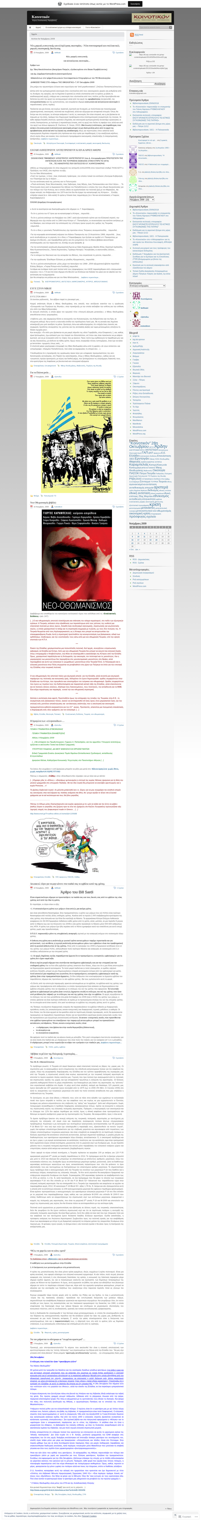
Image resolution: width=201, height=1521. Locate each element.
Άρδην (160, 446)
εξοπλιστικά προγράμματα (98, 1244)
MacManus (137, 420)
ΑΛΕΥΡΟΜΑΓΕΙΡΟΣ (53, 282)
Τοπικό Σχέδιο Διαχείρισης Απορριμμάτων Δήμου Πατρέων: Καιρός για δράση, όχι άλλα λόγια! (151, 273)
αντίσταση (151, 484)
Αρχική (38, 27)
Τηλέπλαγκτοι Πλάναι (141, 403)
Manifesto (137, 424)
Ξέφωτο (136, 383)
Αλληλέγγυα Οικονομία (55, 143)
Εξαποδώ (137, 366)
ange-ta (136, 336)
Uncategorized (50, 366)
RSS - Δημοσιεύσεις (141, 559)
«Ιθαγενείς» (53, 1259)
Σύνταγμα (145, 481)
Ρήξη (132, 478)
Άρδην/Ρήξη (138, 346)
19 (150, 540)
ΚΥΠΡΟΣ (89, 282)
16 (132, 540)
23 (132, 543)
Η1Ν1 (51, 1047)
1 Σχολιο (120, 377)
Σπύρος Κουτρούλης (141, 397)
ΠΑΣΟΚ (70, 877)
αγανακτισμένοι (137, 484)
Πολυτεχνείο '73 (50, 496)
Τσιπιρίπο (137, 400)
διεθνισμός (153, 490)
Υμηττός (136, 410)
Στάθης (77, 877)
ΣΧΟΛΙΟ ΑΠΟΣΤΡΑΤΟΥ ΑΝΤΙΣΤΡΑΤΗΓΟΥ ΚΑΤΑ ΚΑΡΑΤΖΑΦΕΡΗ (65, 150)
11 (144, 537)
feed (139, 35)
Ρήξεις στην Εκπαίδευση (143, 393)
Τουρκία (87, 714)
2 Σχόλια (120, 725)
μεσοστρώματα (63, 1332)
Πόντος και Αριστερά (141, 390)
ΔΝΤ (150, 452)
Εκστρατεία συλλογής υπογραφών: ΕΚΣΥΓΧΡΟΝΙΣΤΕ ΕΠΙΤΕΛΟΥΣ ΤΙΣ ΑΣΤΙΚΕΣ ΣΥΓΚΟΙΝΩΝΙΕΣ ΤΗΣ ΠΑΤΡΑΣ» (151, 117)
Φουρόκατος (138, 417)
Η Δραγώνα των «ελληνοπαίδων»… (47, 721)
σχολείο (151, 516)
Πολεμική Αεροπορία (59, 1244)
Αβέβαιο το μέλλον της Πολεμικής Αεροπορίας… (53, 1053)
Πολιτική (37, 282)
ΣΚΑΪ (138, 478)
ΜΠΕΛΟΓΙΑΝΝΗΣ (101, 282)
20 (156, 540)
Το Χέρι (136, 407)
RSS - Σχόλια (138, 563)
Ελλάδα (42, 714)
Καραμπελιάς (139, 464)
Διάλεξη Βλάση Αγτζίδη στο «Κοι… (158, 172)
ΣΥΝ (84, 1494)
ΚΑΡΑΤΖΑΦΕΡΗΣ (78, 282)
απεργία (149, 487)
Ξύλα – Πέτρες (139, 380)
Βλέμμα (136, 356)
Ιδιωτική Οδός (138, 370)
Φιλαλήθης (137, 413)
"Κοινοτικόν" (140, 443)
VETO (151, 447)
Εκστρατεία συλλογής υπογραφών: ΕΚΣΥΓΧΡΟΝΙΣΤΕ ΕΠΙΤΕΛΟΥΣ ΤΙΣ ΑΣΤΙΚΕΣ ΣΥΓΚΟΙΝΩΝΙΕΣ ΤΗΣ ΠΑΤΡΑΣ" (151, 224)
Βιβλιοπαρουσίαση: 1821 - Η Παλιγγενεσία (150, 236)
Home (30, 27)
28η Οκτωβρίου (61, 1494)
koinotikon (58, 507)
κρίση (54, 1332)
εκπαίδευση (135, 499)
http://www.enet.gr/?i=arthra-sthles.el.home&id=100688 (53, 814)
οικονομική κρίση (139, 513)
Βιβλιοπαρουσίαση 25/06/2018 (146, 103)
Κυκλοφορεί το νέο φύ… (147, 140)
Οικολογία (37, 143)
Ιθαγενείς (48, 1332)
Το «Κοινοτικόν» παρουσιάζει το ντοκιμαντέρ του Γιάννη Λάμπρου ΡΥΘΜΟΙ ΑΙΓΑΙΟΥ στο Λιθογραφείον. (151, 109)
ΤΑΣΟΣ (141, 155)
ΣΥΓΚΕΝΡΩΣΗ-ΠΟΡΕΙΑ (151, 479)
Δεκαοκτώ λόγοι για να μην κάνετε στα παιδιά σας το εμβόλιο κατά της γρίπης (67, 883)
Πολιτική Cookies (89, 1516)
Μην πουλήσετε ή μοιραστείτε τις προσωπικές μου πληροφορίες (108, 1508)
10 (138, 537)
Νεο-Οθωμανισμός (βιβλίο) (43, 502)
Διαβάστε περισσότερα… (50, 139)
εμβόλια (62, 1047)
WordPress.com (139, 430)
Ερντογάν (142, 458)
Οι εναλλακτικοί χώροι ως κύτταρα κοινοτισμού (63, 27)
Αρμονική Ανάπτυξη (141, 349)
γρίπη (56, 1047)
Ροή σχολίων (138, 583)
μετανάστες (148, 507)
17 (138, 540)
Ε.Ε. (163, 452)
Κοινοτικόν (41, 17)
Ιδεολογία (49, 714)
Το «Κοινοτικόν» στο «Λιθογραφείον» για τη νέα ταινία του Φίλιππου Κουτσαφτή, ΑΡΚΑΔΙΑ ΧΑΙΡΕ (152, 242)
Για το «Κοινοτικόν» (93, 27)
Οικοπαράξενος (139, 387)
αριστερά (161, 487)
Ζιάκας (152, 459)
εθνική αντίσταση (139, 493)
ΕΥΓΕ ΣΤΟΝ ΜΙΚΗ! (40, 288)
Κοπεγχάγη (135, 467)
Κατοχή (153, 464)
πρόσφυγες (137, 516)
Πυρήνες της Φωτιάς (94, 366)
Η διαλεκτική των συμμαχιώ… (159, 164)
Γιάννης (141, 178)
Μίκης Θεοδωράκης (68, 366)
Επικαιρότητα (39, 366)
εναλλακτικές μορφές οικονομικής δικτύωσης (93, 143)
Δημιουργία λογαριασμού (143, 573)
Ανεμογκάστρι (138, 353)
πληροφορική (156, 514)
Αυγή (69, 1494)
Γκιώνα (136, 363)
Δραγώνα (63, 877)
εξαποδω (58, 377)
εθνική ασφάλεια (81, 1244)
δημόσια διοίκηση (140, 490)
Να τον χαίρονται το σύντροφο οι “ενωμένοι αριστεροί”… (57, 1339)
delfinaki (57, 53)
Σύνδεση (136, 576)
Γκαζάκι (136, 360)
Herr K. (136, 343)
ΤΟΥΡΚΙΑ (154, 482)
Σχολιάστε (120, 53)
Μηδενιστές (81, 366)
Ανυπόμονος (58, 1058)
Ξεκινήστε (135, 4)
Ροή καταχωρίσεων (141, 579)
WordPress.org (139, 434)
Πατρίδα (151, 473)
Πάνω (169, 1509)
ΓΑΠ (57, 877)
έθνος (169, 482)
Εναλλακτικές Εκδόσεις (74, 714)
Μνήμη (36, 496)
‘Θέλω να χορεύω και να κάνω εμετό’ (48, 1250)
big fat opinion (139, 339)
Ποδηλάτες (160, 473)
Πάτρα (142, 473)
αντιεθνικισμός (136, 487)
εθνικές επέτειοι (165, 490)
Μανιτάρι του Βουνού (142, 376)
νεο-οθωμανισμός (97, 714)
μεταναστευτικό (144, 510)
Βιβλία (36, 714)
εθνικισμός (161, 496)
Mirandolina (138, 427)
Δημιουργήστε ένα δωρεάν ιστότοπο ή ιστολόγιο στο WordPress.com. (56, 1508)
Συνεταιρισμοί (70, 143)
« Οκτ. (131, 549)
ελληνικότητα (148, 499)
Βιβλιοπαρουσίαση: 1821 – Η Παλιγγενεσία (151, 130)
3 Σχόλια (120, 1343)
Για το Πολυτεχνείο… (40, 372)
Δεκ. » (137, 549)
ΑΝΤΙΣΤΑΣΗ (66, 282)
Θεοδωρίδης (77, 1494)
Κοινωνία (162, 464)
